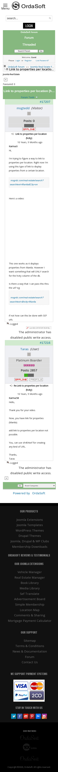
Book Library (30, 583)
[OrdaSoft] (29, 6)
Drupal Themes (30, 536)
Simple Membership (29, 604)
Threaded (29, 44)
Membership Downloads (29, 547)
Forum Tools (27, 97)
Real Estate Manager (30, 577)
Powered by (22, 493)
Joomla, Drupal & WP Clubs (29, 541)
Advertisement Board (29, 599)
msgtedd (23, 108)
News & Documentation (30, 651)
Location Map (29, 610)
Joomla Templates (30, 525)
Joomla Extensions (29, 520)
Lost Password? (42, 60)
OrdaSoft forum (16, 66)
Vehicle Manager (30, 572)
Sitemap (30, 641)
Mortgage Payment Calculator (29, 621)
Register (28, 60)
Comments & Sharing (29, 615)
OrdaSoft (38, 493)
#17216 (45, 342)
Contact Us (30, 662)
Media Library (30, 588)
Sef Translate (29, 594)
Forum (29, 38)
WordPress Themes (30, 530)
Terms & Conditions (29, 646)
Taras (24, 349)
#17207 (45, 101)
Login (29, 25)
